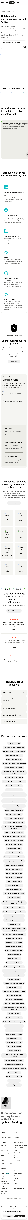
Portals (16, 1150)
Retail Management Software (14, 999)
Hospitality (4, 1160)
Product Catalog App (14, 958)
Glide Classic (4, 1193)
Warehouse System (14, 1081)
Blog (2, 1176)
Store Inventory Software (14, 1038)
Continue (20, 1216)
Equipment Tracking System (14, 814)
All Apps (16, 1163)
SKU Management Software (14, 1017)
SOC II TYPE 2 (10, 1198)
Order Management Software (14, 942)
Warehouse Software (14, 1072)
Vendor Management (19, 1142)
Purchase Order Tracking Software (14, 975)
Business (3, 1145)
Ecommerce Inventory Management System (14, 801)
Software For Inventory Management (14, 1022)
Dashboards (17, 1152)
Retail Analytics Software (14, 987)
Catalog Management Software (14, 767)
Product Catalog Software (14, 962)
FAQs (2, 1186)
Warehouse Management (20, 1145)
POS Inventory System (14, 954)
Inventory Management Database (14, 857)
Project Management (19, 1147)
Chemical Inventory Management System (14, 772)
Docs (15, 1175)
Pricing (3, 1171)
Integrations (4, 1188)
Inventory (16, 1135)
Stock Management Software (14, 1030)
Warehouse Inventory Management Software (14, 1055)
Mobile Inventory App (14, 924)
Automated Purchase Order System (14, 747)
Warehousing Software (14, 1085)
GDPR (15, 1198)
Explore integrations (14, 503)
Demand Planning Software (14, 786)
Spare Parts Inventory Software (14, 1026)
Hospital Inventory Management (14, 832)
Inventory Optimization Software (14, 865)
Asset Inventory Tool (14, 743)
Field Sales (17, 1160)
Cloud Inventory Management (14, 777)
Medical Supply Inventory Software (14, 920)
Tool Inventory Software (14, 1046)
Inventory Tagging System (14, 881)
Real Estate (4, 1158)
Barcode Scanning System (14, 759)
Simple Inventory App (14, 1013)
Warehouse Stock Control (14, 1077)
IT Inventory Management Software (14, 893)
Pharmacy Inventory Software (14, 950)
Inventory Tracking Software (14, 885)
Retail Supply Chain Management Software (14, 1008)
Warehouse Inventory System (14, 1064)
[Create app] (24, 47)
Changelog (4, 1191)
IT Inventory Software (14, 897)
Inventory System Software (14, 877)
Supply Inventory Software (14, 1042)
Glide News (17, 1186)
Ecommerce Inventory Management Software (14, 795)
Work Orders (17, 1157)
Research (3, 1178)
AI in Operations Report (20, 1188)
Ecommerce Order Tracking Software (14, 806)
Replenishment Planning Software (14, 983)
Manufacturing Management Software (14, 912)
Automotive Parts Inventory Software (14, 751)
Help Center (17, 1178)
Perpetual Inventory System (14, 946)
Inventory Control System (14, 848)
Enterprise (4, 1148)
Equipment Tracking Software (14, 810)
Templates (16, 1170)
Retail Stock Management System (14, 1003)
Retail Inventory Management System (14, 991)
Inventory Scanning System (14, 873)
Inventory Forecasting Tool (14, 852)
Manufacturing (5, 1153)
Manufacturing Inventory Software (14, 907)
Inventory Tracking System (14, 889)
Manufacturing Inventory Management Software (14, 902)
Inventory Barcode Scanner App (14, 840)
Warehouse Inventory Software (14, 1060)
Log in (17, 2)
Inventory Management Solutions (14, 861)
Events (15, 1183)
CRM (15, 1155)
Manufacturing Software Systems (14, 916)
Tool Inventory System (14, 1050)
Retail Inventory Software (14, 995)
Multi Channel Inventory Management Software (14, 929)
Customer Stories (18, 1173)
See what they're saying (14, 610)
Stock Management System (14, 1034)
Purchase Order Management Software (14, 971)
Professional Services (6, 1163)
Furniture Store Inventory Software (14, 822)
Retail (2, 1155)
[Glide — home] (5, 2)
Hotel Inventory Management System (14, 836)
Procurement (17, 1140)
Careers (3, 1173)
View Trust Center (14, 361)
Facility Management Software (14, 818)
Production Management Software (14, 967)
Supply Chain (4, 1150)
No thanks (8, 1216)
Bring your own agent (6, 1137)
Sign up (12, 2)
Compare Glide (5, 1183)
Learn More (5, 1212)
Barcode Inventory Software (14, 755)
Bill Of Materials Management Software (14, 763)
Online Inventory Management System (14, 934)
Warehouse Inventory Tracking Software (14, 1068)
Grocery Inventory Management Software (14, 827)
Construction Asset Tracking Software (14, 781)
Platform (3, 1135)
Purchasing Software (14, 979)
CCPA (19, 1198)
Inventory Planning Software (14, 869)
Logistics (16, 1137)
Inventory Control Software (14, 844)
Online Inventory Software (14, 938)
